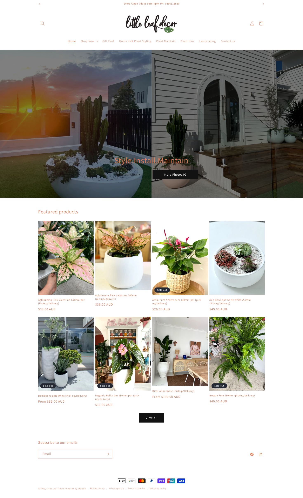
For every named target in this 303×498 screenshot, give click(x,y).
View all (151, 418)
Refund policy (97, 488)
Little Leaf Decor (55, 488)
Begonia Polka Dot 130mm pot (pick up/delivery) (117, 397)
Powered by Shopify (75, 488)
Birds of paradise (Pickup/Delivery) (173, 391)
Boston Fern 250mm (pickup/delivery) (232, 395)
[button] (42, 23)
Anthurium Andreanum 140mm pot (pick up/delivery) (176, 301)
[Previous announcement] (39, 4)
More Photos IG (175, 174)
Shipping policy (158, 488)
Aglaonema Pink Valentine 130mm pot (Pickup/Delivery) (61, 301)
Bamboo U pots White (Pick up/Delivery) (62, 395)
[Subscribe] (107, 454)
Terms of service (136, 488)
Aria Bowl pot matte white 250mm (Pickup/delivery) (230, 301)
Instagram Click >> (128, 174)
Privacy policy (116, 488)
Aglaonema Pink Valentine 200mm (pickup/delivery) (116, 297)
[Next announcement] (263, 4)
